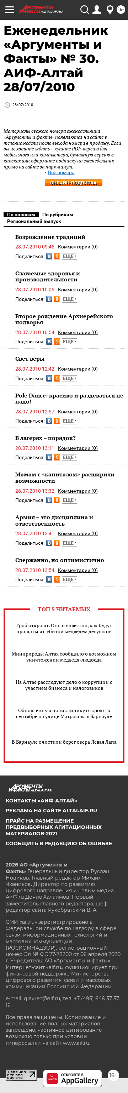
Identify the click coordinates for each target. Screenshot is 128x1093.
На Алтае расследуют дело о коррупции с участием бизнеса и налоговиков (64, 685)
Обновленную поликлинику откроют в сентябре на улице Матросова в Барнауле (64, 713)
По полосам (21, 214)
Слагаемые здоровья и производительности (47, 276)
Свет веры (29, 358)
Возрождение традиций (50, 237)
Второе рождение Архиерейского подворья (64, 319)
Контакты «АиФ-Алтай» (41, 800)
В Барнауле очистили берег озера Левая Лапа (64, 742)
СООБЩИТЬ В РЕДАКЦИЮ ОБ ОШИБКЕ (59, 843)
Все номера (61, 172)
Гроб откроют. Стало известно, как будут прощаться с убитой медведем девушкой (64, 628)
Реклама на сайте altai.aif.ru (51, 810)
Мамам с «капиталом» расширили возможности (64, 477)
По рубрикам (57, 214)
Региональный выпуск (34, 221)
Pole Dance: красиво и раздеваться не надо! (69, 398)
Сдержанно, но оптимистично (59, 560)
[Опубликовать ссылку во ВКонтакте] (49, 256)
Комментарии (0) (78, 247)
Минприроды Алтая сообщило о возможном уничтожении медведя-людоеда (64, 657)
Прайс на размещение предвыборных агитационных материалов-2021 (54, 827)
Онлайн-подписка (73, 182)
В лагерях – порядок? (45, 438)
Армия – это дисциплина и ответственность (54, 520)
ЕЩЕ (69, 256)
